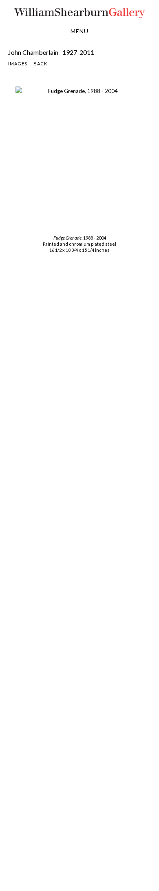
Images (17, 63)
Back (40, 63)
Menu (79, 31)
